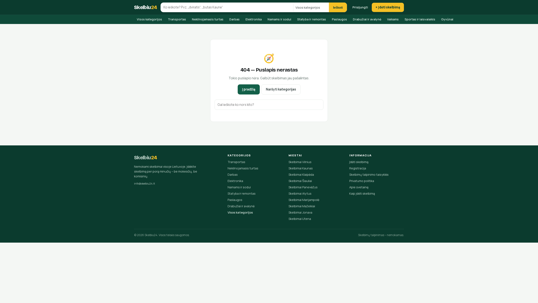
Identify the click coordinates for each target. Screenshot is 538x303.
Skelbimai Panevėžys (303, 187)
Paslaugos (339, 19)
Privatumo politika (361, 181)
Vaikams (393, 19)
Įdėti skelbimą (358, 162)
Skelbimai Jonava (300, 212)
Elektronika (253, 19)
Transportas (177, 19)
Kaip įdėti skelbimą (362, 193)
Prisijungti (360, 7)
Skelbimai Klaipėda (301, 175)
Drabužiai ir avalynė (367, 19)
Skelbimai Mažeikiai (302, 206)
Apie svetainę (358, 187)
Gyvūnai (447, 19)
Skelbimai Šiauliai (300, 181)
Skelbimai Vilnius (300, 162)
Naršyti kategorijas (281, 89)
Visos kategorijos (149, 19)
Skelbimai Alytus (300, 193)
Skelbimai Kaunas (301, 168)
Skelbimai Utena (300, 219)
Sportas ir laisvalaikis (420, 19)
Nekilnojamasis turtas (207, 19)
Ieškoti (338, 7)
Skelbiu (145, 7)
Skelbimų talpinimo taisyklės (369, 175)
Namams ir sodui (279, 19)
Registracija (357, 168)
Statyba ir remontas (311, 19)
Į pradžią (248, 89)
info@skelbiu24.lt (144, 183)
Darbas (234, 19)
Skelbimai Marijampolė (304, 200)
